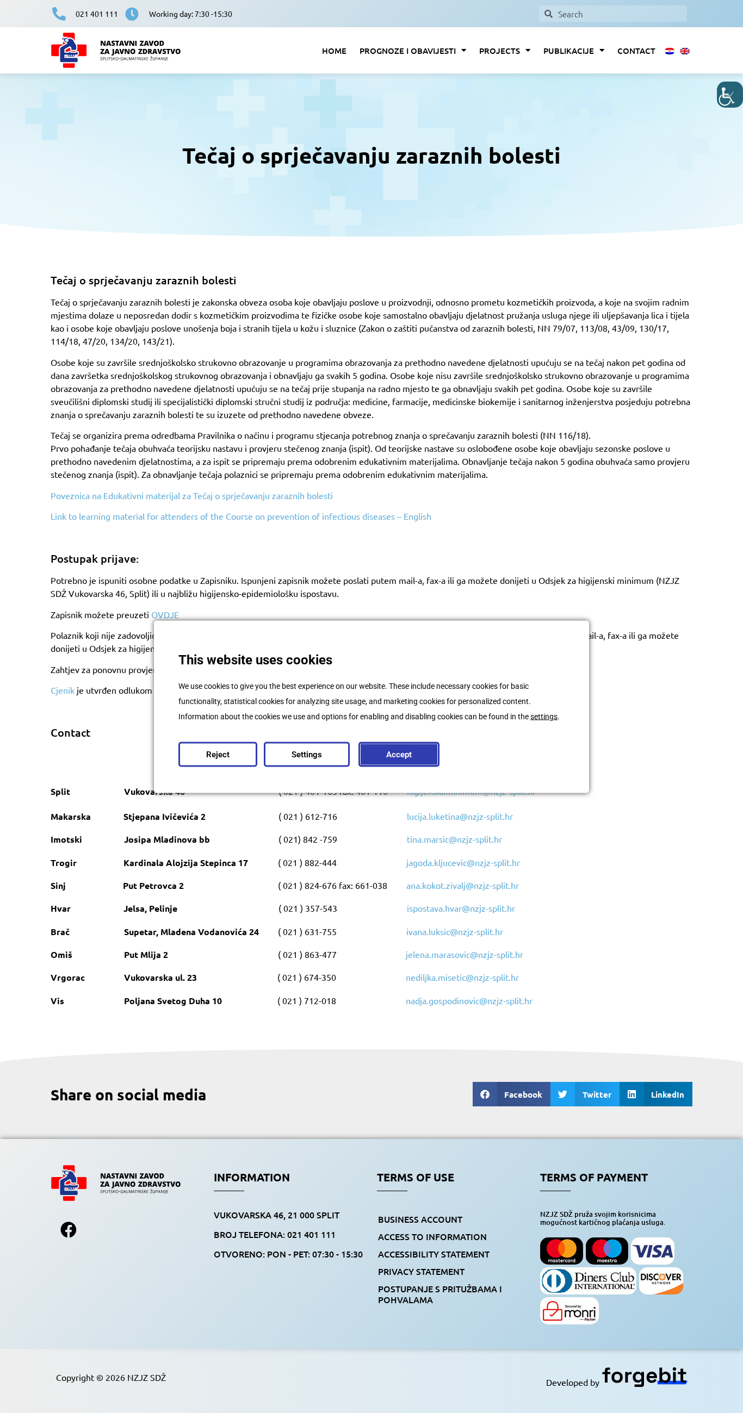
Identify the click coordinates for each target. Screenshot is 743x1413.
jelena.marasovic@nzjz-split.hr (464, 954)
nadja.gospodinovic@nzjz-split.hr (469, 1000)
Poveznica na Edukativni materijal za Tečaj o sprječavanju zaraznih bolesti (192, 495)
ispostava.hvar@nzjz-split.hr (461, 907)
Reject (218, 754)
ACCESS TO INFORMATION (432, 1236)
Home (334, 50)
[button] (512, 1094)
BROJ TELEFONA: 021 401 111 (275, 1234)
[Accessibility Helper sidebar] (730, 95)
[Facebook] (68, 1230)
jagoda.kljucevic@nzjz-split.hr (463, 862)
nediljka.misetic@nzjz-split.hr (462, 977)
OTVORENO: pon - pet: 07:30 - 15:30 (288, 1254)
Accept (399, 754)
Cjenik (63, 689)
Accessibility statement (434, 1254)
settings (544, 716)
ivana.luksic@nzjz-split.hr (454, 931)
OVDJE (165, 614)
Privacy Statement (421, 1271)
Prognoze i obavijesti (408, 50)
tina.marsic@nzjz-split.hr (454, 838)
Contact (636, 50)
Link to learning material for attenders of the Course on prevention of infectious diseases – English (241, 516)
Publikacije (568, 50)
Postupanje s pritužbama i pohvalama (440, 1294)
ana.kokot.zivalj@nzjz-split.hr (462, 885)
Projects (499, 50)
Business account (420, 1219)
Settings (307, 754)
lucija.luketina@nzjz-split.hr (460, 816)
